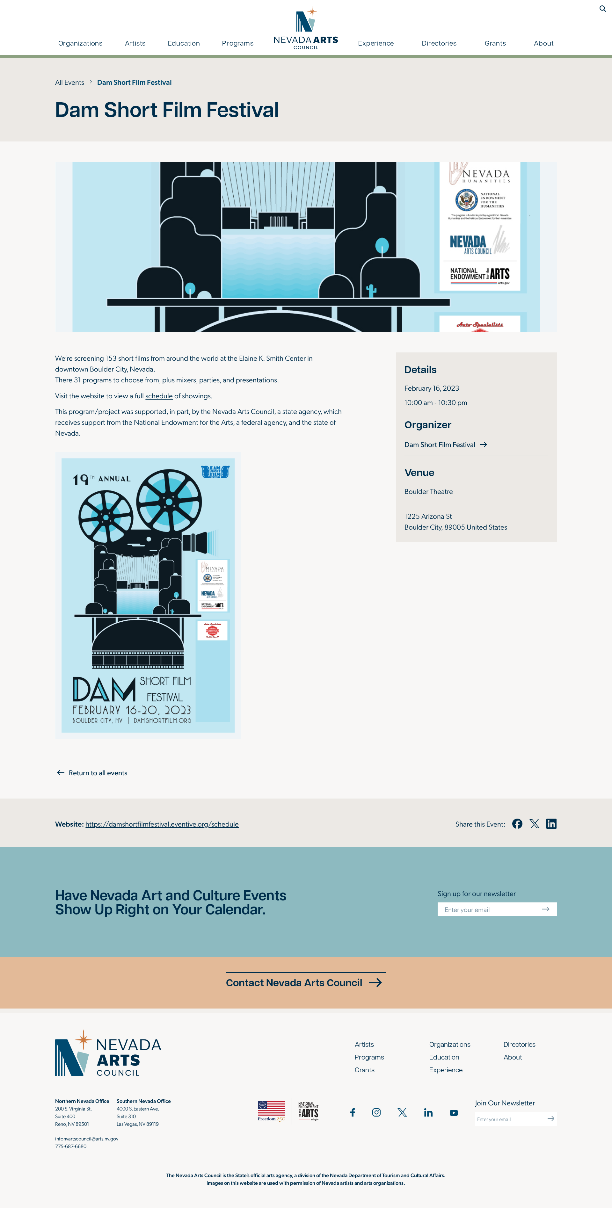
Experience (376, 42)
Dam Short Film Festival (446, 444)
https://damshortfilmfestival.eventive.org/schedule (162, 823)
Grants (495, 42)
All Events (69, 81)
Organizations (80, 42)
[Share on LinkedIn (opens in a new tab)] (551, 824)
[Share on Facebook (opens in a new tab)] (517, 824)
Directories (439, 42)
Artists (135, 42)
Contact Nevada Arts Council (294, 982)
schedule (159, 395)
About (544, 42)
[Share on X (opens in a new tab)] (534, 824)
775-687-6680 (70, 1146)
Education (184, 42)
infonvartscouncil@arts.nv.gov (86, 1138)
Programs (237, 42)
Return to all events (98, 772)
